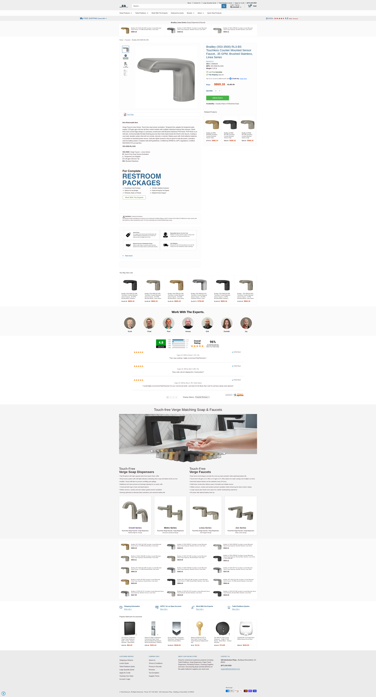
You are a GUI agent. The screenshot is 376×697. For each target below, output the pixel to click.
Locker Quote (124, 663)
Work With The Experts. (188, 312)
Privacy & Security (155, 666)
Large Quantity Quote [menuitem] (209, 3)
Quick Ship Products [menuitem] (214, 13)
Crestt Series (135, 528)
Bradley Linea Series (178, 22)
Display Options (188, 397)
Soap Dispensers (143, 530)
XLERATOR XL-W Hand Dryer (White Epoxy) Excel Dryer (245, 638)
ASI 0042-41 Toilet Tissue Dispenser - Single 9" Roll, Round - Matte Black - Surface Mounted (222, 640)
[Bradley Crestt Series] (135, 511)
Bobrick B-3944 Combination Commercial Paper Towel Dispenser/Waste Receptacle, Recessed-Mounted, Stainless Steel (153, 640)
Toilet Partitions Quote (127, 666)
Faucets (127, 40)
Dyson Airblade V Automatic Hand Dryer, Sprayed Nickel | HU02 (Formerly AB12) (176, 639)
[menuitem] (252, 3)
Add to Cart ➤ (217, 98)
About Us (152, 660)
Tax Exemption (154, 673)
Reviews (152, 670)
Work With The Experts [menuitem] (160, 13)
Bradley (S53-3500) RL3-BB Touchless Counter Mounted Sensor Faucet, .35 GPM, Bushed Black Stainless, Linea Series (129, 296)
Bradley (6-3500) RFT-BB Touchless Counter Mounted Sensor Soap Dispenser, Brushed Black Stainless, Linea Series (229, 135)
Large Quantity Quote (126, 670)
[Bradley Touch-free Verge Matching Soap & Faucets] (188, 439)
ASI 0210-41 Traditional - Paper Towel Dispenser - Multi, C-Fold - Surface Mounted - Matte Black (129, 640)
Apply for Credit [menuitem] (239, 3)
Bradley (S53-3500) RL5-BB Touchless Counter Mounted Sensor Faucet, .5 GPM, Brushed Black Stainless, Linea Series (222, 296)
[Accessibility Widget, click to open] (3, 694)
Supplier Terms (154, 676)
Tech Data (130, 114)
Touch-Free (136, 470)
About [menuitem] (189, 3)
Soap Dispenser (192, 22)
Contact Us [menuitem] (197, 3)
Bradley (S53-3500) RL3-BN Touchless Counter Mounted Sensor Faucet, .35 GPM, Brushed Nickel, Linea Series (153, 296)
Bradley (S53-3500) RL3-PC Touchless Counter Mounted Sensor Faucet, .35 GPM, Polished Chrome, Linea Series (199, 296)
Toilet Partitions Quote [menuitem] (225, 3)
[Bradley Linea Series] (205, 511)
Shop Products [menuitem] (124, 13)
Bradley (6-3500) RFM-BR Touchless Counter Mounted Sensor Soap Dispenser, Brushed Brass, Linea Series (211, 135)
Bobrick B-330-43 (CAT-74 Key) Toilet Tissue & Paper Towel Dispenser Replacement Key (199, 640)
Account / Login (124, 679)
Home (121, 40)
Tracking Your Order (126, 676)
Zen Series (241, 528)
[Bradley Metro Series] (170, 511)
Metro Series (170, 528)
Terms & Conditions (155, 663)
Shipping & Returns (126, 660)
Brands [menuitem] (189, 13)
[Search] (223, 6)
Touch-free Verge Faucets (129, 530)
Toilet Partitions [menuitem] (140, 13)
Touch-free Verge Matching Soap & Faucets (188, 410)
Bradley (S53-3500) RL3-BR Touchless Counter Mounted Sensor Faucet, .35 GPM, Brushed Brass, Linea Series (176, 296)
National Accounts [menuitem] (177, 13)
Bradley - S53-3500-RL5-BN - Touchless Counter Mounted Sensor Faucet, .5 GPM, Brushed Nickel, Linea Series (245, 296)
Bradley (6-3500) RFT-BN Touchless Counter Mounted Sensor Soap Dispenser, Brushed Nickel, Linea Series (247, 135)
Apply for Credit (124, 673)
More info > (128, 609)
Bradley (210, 61)
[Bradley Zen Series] (241, 511)
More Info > (164, 609)
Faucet (202, 22)
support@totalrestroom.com (230, 669)
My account (235, 7)
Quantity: (209, 91)
